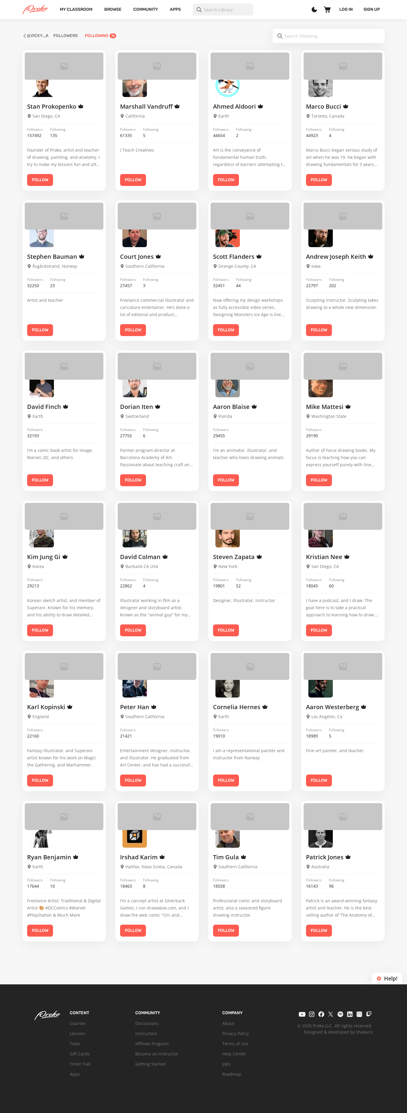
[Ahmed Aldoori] (227, 85)
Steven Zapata (234, 557)
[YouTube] (302, 1014)
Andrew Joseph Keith (337, 257)
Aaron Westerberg (333, 707)
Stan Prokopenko (52, 106)
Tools (75, 1043)
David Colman (141, 557)
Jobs (226, 1064)
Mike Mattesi (325, 407)
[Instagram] (311, 1014)
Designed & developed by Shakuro (338, 1032)
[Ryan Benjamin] (41, 835)
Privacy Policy (235, 1033)
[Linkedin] (349, 1014)
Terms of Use (235, 1043)
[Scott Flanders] (227, 234)
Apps (175, 9)
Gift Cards (80, 1054)
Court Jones (137, 257)
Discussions (147, 1023)
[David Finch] (41, 384)
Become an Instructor (156, 1054)
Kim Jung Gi (44, 557)
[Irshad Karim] (134, 835)
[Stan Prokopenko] (41, 85)
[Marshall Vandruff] (134, 85)
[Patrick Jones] (320, 835)
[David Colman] (134, 535)
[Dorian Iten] (134, 384)
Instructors (146, 1033)
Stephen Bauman (53, 257)
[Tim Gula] (227, 835)
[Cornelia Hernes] (227, 685)
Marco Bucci (324, 106)
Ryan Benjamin (50, 857)
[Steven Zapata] (227, 535)
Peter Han (135, 707)
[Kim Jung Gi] (41, 535)
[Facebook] (321, 1014)
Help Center (234, 1054)
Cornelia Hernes (237, 707)
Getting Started (150, 1064)
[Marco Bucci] (320, 85)
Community (145, 9)
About (228, 1023)
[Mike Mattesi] (320, 384)
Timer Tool (80, 1064)
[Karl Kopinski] (41, 685)
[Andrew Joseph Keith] (320, 234)
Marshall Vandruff (147, 106)
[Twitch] (368, 1014)
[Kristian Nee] (320, 535)
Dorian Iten (137, 407)
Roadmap (231, 1074)
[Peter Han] (134, 685)
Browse (113, 9)
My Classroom (76, 9)
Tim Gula (226, 857)
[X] (330, 1014)
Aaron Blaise (232, 407)
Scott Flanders (234, 257)
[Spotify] (340, 1014)
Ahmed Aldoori (235, 106)
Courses (78, 1023)
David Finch (45, 407)
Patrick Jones (325, 857)
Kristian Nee (325, 557)
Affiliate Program (152, 1043)
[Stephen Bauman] (41, 234)
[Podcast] (359, 1014)
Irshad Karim (139, 857)
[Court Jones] (134, 234)
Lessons (78, 1033)
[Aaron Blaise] (227, 384)
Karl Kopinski (47, 707)
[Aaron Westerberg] (320, 685)
